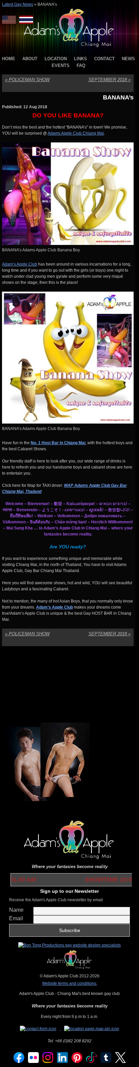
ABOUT (29, 58)
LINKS (80, 58)
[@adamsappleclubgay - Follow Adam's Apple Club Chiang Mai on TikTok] (91, 1061)
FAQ (81, 65)
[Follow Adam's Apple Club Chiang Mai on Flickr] (33, 1061)
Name (16, 910)
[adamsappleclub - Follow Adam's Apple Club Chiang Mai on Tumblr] (106, 1061)
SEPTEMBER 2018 (109, 79)
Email (16, 918)
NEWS (128, 58)
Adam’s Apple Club (19, 264)
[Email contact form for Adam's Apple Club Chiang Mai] (39, 1028)
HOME (8, 58)
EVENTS (61, 65)
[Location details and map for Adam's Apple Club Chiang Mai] (91, 1028)
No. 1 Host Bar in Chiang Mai (58, 442)
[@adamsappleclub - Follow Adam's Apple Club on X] (120, 1061)
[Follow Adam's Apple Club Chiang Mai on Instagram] (48, 1061)
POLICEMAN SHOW (27, 79)
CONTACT (104, 58)
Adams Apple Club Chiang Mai (76, 133)
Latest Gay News (17, 4)
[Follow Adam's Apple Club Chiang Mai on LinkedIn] (62, 1061)
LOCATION (56, 58)
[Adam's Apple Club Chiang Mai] (69, 47)
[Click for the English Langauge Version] (10, 20)
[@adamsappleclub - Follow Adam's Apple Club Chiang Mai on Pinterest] (77, 1061)
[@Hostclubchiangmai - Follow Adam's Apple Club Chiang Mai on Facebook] (19, 1061)
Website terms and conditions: (69, 983)
